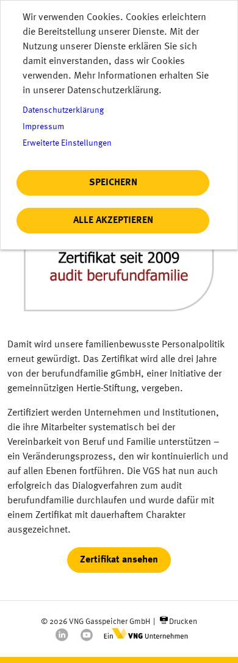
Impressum (43, 127)
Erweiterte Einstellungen (67, 143)
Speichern (113, 183)
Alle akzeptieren (113, 220)
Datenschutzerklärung (63, 111)
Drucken (183, 622)
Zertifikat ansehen (119, 560)
